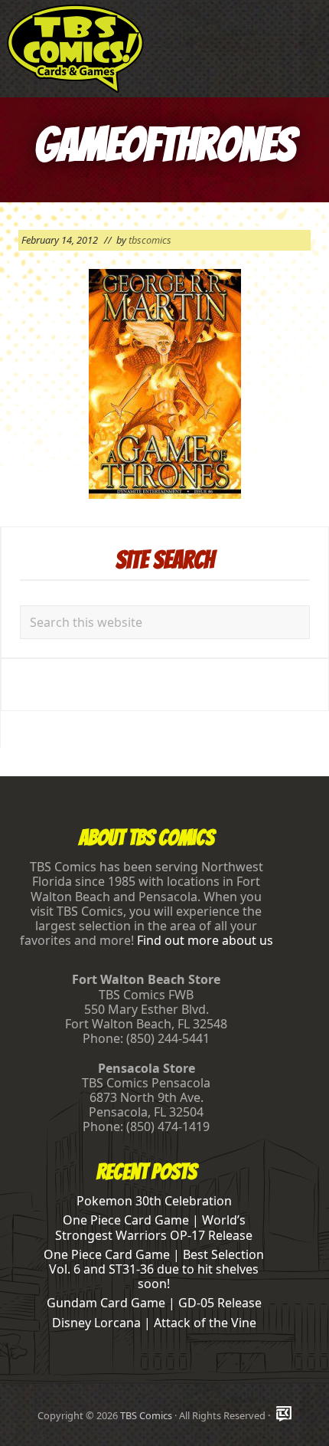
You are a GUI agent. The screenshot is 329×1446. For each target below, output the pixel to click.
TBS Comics (146, 1415)
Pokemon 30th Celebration (154, 1200)
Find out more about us (205, 940)
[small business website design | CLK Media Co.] (284, 1415)
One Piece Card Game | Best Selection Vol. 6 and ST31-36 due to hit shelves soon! (154, 1269)
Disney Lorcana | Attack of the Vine (154, 1322)
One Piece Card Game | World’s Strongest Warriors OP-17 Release (153, 1227)
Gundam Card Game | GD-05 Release (154, 1302)
